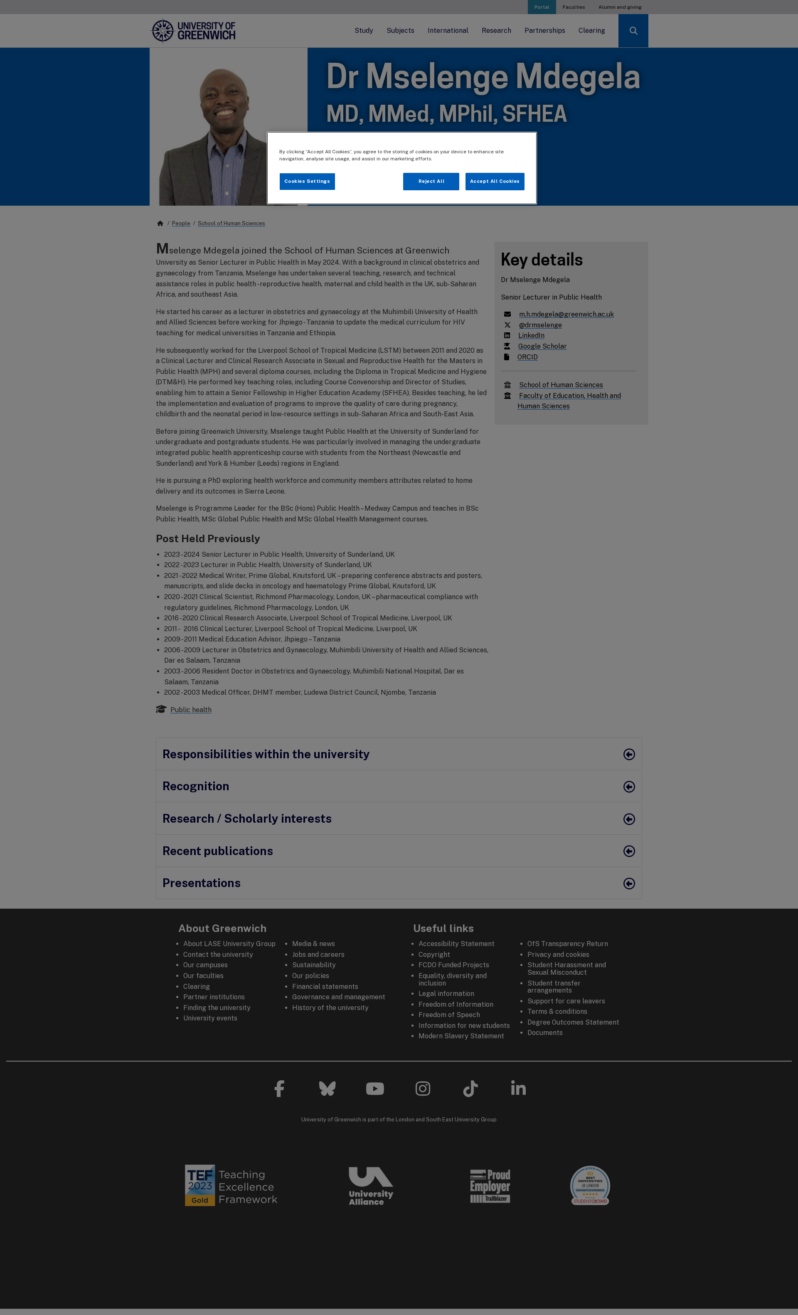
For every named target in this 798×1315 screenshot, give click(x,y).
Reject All (432, 181)
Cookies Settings (307, 181)
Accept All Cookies (495, 181)
